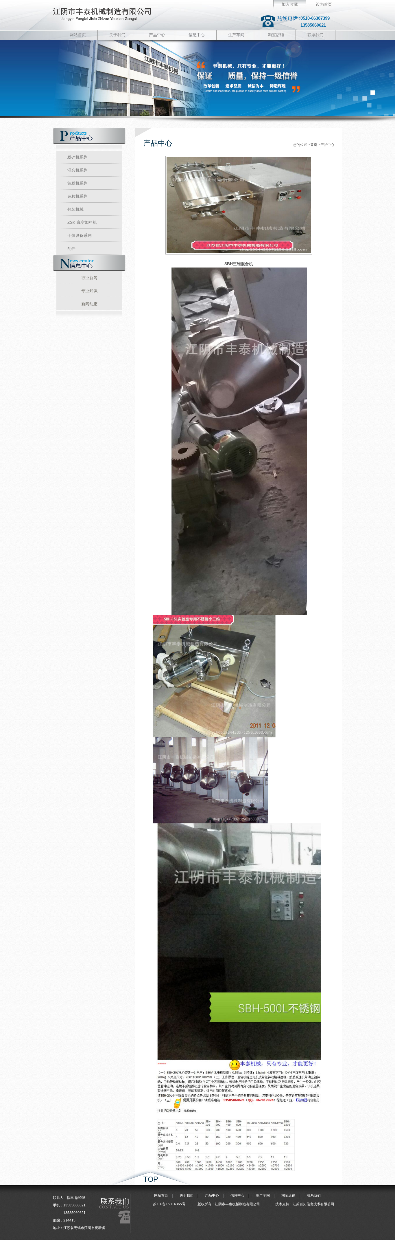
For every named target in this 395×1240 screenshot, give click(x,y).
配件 (71, 248)
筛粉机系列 (77, 183)
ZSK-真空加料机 (82, 222)
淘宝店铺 (276, 34)
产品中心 (157, 34)
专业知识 (89, 290)
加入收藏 (290, 4)
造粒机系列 (77, 196)
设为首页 (324, 4)
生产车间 (236, 34)
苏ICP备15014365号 (169, 1204)
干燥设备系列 (79, 235)
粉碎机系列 (77, 157)
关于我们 (117, 34)
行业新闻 (89, 277)
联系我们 (315, 34)
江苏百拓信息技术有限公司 (313, 1204)
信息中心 (197, 34)
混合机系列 (77, 170)
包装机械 (75, 209)
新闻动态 (89, 303)
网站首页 (78, 34)
